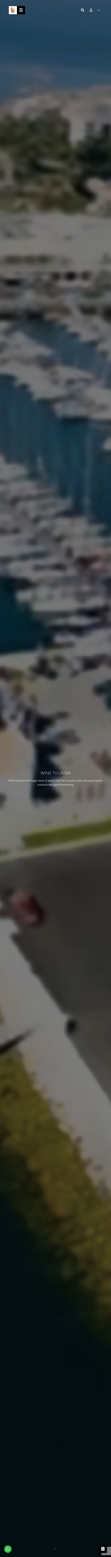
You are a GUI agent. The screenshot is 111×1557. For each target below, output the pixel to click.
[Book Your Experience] (103, 1549)
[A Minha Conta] (91, 10)
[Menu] (21, 10)
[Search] (82, 10)
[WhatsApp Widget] (8, 1549)
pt (99, 10)
